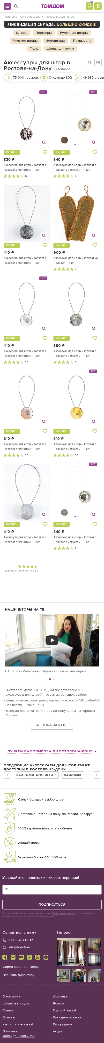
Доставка (60, 996)
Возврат (59, 1003)
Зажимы (72, 775)
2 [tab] (54, 679)
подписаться (52, 904)
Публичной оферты (63, 913)
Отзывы (8, 1017)
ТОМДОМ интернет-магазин (52, 6)
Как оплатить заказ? (17, 1024)
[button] (65, 120)
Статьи (7, 1010)
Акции (58, 1031)
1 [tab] (50, 679)
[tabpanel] (52, 643)
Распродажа (62, 1024)
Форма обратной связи (20, 967)
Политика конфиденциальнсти (18, 1033)
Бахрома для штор (36, 775)
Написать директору (18, 975)
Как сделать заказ (67, 1017)
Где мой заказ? (64, 1010)
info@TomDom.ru (21, 947)
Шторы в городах (16, 1003)
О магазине (11, 996)
